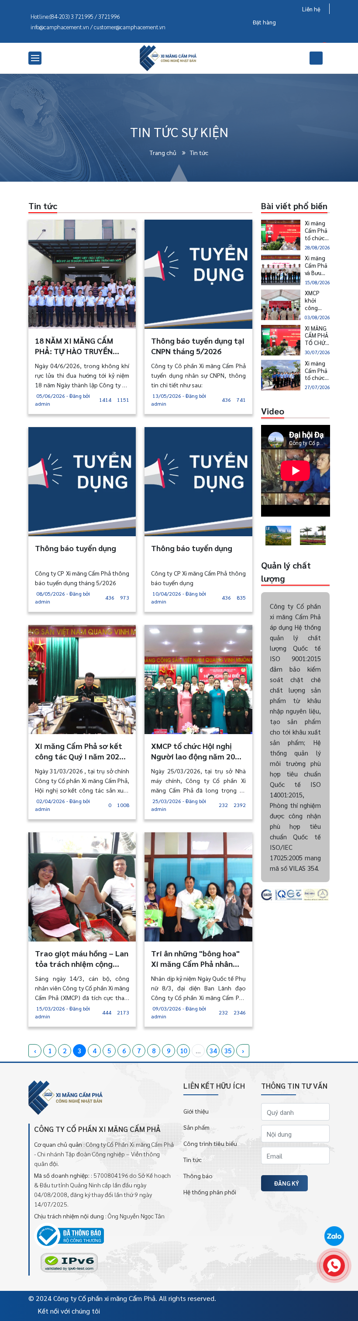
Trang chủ (164, 152)
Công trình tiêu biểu (210, 1143)
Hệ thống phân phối (209, 1192)
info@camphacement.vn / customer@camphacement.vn (98, 27)
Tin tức (199, 152)
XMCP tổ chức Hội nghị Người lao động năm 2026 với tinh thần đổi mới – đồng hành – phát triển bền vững (197, 751)
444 (106, 1012)
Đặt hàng (264, 22)
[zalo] (334, 1237)
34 (213, 1050)
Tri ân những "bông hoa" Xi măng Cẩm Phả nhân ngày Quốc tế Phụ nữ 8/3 (195, 958)
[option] (278, 536)
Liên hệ (311, 9)
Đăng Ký (286, 1183)
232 (223, 804)
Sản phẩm (196, 1127)
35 (227, 1050)
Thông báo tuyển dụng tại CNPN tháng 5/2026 (197, 345)
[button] (261, 535)
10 (183, 1050)
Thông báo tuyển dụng (75, 548)
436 (226, 399)
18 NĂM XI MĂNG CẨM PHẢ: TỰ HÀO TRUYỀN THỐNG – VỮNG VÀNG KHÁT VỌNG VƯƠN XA (74, 345)
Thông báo (198, 1176)
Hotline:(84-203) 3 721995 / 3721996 (75, 16)
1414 (105, 399)
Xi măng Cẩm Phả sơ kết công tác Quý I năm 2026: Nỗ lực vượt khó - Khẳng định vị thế (80, 751)
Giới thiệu (196, 1111)
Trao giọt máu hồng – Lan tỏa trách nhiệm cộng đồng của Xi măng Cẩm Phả (81, 958)
